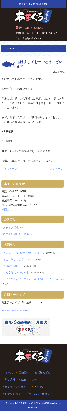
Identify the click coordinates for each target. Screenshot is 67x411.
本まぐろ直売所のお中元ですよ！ (22, 252)
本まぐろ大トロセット (16, 272)
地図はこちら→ (11, 209)
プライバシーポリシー (39, 393)
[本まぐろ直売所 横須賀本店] (33, 23)
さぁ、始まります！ (14, 259)
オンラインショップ (16, 386)
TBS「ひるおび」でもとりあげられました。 (29, 279)
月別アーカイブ (11, 302)
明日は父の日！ (12, 265)
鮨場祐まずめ (42, 372)
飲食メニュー (29, 379)
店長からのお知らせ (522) (18, 233)
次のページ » (57, 168)
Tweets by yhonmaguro (15, 310)
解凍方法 (10, 379)
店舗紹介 (24, 372)
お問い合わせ (13, 393)
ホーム (9, 372)
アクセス (39, 386)
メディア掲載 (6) (13, 227)
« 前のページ (9, 168)
